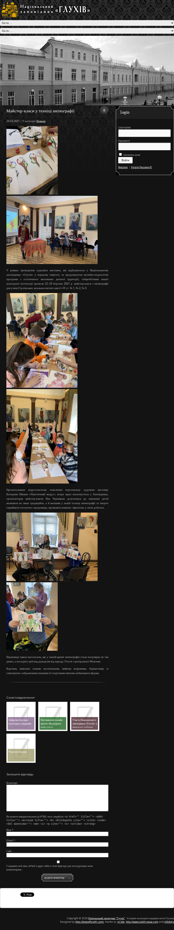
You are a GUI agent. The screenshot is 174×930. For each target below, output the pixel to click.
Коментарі (11, 783)
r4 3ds (121, 922)
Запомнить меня (131, 155)
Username (124, 127)
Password (124, 141)
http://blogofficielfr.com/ (89, 922)
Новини (40, 121)
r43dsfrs (169, 922)
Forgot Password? (141, 167)
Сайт (8, 851)
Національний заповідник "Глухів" (106, 918)
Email (10, 840)
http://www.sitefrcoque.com (142, 922)
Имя (9, 830)
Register (123, 167)
